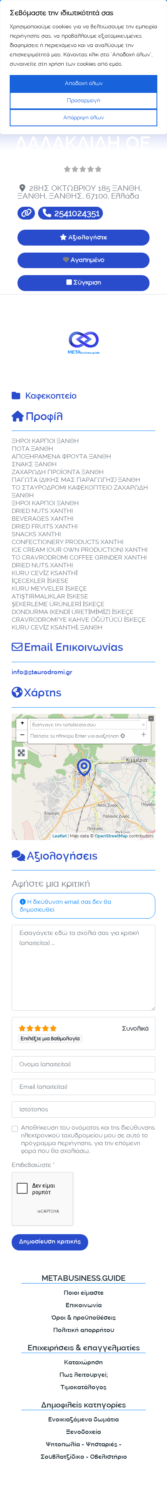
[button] (22, 342)
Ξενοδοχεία (83, 1432)
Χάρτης (42, 694)
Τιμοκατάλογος (83, 1388)
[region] (83, 67)
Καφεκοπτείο (51, 397)
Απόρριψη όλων (83, 117)
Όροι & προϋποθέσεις (84, 1318)
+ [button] (22, 724)
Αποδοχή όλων (84, 83)
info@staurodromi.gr (42, 673)
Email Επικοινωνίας (73, 648)
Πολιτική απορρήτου (83, 1330)
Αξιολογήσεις (62, 857)
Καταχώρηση (83, 1363)
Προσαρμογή (83, 100)
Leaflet (59, 836)
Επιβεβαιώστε (33, 1164)
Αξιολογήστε (87, 238)
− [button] (22, 736)
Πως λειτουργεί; (83, 1375)
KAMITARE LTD (81, 1492)
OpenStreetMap (111, 836)
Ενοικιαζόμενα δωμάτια (83, 1420)
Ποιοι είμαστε (84, 1293)
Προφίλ (44, 417)
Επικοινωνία (84, 1306)
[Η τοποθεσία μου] (122, 736)
